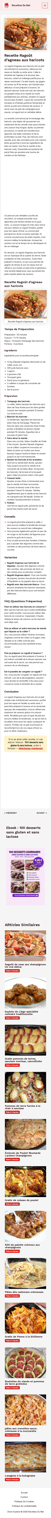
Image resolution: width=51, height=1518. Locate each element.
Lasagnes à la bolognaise (20, 1475)
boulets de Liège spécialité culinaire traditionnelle (21, 1012)
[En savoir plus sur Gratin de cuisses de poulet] (25, 1181)
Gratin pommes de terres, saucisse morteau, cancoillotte (23, 1060)
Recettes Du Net (21, 5)
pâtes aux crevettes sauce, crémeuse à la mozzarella (21, 1429)
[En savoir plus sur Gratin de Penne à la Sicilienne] (25, 1318)
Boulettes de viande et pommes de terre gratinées (24, 1382)
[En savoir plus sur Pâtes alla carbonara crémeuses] (25, 1273)
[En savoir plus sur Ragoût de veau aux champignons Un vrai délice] (25, 945)
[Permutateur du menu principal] (45, 5)
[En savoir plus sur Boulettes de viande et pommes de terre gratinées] (25, 1362)
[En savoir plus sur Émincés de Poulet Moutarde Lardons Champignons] (25, 1134)
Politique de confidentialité (24, 1506)
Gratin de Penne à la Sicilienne (23, 1336)
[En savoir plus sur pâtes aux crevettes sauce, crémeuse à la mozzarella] (25, 1410)
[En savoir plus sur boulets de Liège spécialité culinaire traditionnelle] (25, 993)
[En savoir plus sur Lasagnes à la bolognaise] (25, 1457)
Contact (24, 1497)
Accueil (24, 1492)
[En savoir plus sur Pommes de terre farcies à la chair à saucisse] (25, 1087)
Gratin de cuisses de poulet (21, 1200)
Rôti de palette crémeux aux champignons (22, 1246)
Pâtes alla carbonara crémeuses (24, 1292)
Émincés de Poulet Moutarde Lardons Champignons (23, 1154)
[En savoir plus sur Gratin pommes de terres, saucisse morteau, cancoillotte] (25, 1040)
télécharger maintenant (31, 748)
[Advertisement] (25, 185)
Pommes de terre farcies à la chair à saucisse (22, 1107)
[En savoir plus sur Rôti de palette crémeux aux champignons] (25, 1226)
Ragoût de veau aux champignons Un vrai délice (25, 965)
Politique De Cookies (24, 1501)
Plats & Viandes (12, 971)
